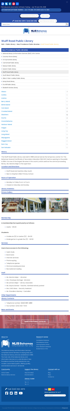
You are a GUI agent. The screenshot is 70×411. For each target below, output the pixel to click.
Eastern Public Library (9, 69)
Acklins (3, 95)
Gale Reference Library (42, 342)
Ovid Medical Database (42, 340)
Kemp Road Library (8, 81)
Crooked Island (6, 111)
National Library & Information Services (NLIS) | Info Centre (21, 53)
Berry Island (5, 101)
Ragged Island (6, 141)
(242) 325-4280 (26, 303)
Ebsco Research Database (43, 346)
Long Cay (4, 131)
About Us (4, 337)
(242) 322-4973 (19, 21)
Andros (3, 98)
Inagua (3, 128)
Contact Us (51, 377)
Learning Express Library (42, 344)
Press (49, 375)
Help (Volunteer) (29, 372)
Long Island (5, 134)
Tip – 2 (26, 382)
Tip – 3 (26, 384)
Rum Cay (4, 144)
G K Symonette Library (10, 60)
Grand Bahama (6, 121)
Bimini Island (5, 105)
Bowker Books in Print (42, 349)
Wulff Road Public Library (10, 72)
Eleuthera (4, 115)
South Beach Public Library (11, 75)
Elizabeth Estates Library (10, 88)
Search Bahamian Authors (46, 21)
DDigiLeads (65, 408)
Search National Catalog (28, 16)
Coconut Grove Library (10, 56)
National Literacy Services (8, 375)
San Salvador (6, 147)
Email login (45, 16)
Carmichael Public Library (11, 63)
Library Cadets (5, 372)
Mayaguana (5, 138)
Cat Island (5, 108)
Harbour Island (6, 124)
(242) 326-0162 (32, 21)
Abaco (3, 92)
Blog (49, 372)
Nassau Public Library (9, 66)
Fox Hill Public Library (9, 84)
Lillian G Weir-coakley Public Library (14, 78)
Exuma (3, 118)
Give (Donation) (29, 375)
